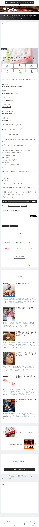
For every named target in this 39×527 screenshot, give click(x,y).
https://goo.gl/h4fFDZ (8, 113)
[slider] (34, 201)
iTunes (11, 210)
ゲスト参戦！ (14, 226)
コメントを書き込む (19, 469)
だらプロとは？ (10, 522)
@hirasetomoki (6, 107)
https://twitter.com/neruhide (10, 93)
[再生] (3, 201)
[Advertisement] (15, 36)
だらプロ (6, 226)
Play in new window (14, 206)
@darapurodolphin (7, 100)
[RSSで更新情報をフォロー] (28, 265)
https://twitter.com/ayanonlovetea (12, 86)
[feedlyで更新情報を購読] (10, 265)
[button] (35, 278)
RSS (21, 210)
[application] (19, 201)
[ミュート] (30, 201)
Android (16, 210)
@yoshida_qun (6, 120)
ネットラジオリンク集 (29, 522)
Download (24, 206)
